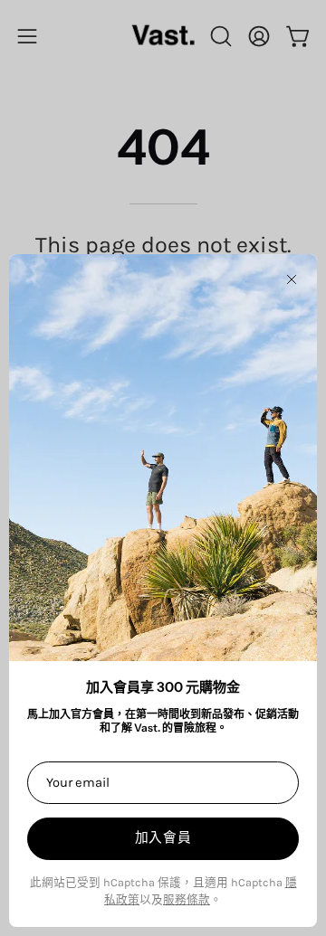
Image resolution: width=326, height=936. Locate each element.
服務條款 (186, 899)
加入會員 (163, 837)
